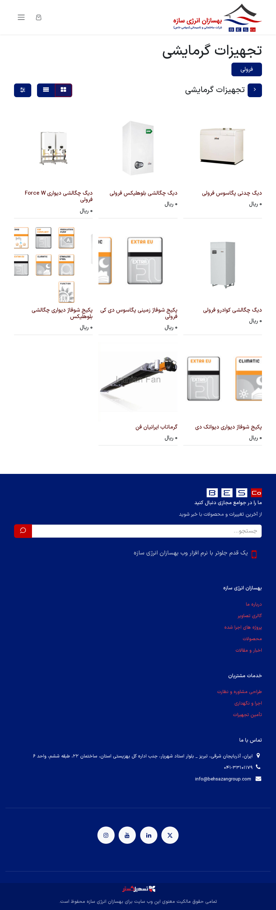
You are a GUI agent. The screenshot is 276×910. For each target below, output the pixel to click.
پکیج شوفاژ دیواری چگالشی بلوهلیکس (62, 313)
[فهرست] (46, 90)
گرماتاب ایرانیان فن (156, 427)
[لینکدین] (148, 835)
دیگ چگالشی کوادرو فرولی (232, 310)
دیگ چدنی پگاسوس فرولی (232, 193)
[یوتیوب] (127, 835)
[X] (170, 835)
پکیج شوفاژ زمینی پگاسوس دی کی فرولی (139, 313)
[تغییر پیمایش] (21, 17)
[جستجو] (23, 531)
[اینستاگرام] (106, 835)
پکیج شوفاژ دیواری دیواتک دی (228, 427)
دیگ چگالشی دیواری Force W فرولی (59, 196)
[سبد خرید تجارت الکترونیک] (38, 17)
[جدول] (63, 90)
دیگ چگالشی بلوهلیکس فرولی (144, 193)
